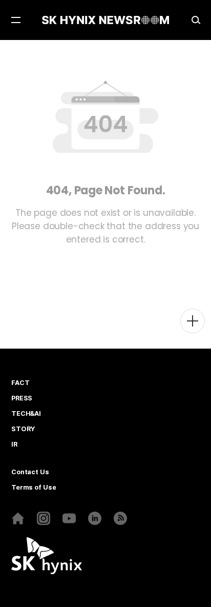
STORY (23, 429)
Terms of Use (33, 487)
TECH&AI (26, 413)
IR (14, 444)
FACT (20, 383)
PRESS (21, 398)
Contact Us (30, 472)
